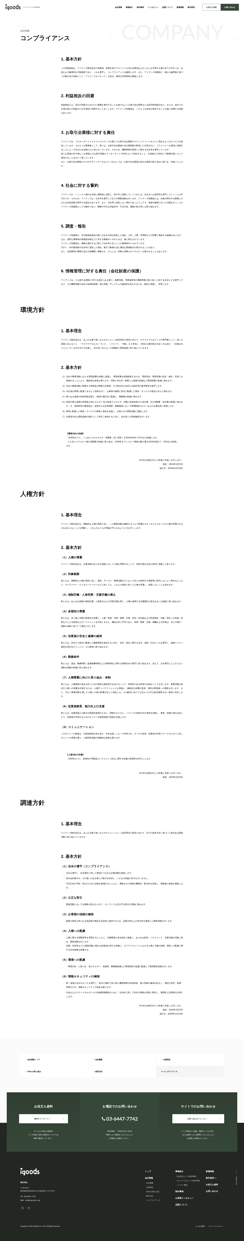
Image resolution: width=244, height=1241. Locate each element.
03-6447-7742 (30, 1196)
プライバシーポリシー (216, 1226)
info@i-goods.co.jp (32, 1200)
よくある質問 (200, 1226)
